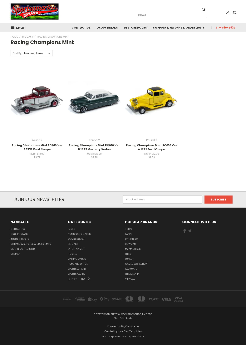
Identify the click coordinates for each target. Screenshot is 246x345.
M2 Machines (133, 249)
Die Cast (73, 244)
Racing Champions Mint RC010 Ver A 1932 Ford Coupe (151, 147)
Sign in (15, 249)
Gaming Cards (77, 258)
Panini (128, 234)
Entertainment (77, 249)
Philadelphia (132, 273)
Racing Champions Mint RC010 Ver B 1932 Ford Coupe (37, 147)
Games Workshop (136, 263)
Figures (72, 253)
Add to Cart (37, 107)
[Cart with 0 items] (234, 12)
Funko (71, 229)
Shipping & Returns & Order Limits (179, 28)
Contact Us (81, 28)
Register (29, 249)
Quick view (37, 92)
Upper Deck (131, 239)
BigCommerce (130, 326)
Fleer (128, 253)
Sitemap (15, 253)
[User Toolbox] (228, 12)
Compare (36, 100)
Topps (128, 229)
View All (130, 278)
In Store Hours (135, 28)
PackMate (131, 268)
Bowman (130, 244)
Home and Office (78, 263)
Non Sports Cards (79, 234)
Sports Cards (76, 273)
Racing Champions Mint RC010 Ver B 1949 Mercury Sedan (94, 147)
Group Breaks (107, 28)
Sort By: (17, 53)
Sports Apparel (77, 268)
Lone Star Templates (130, 331)
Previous (236, 333)
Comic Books (76, 239)
